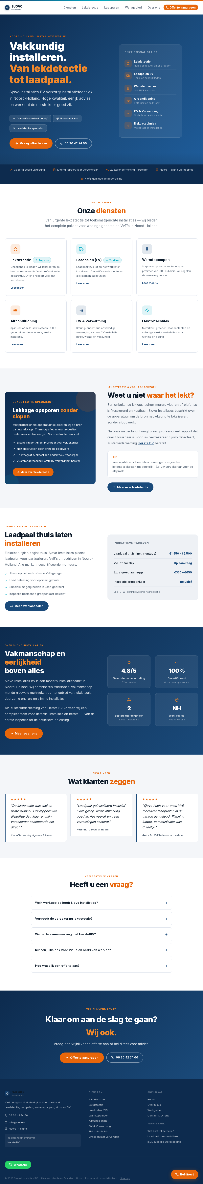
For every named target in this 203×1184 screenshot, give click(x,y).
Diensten (69, 7)
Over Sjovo (154, 1104)
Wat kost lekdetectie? (160, 1131)
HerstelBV (146, 443)
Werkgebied (133, 7)
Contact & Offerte (158, 1115)
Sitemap (125, 1178)
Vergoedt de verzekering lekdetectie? (64, 918)
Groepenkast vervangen (104, 1136)
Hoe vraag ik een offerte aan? (57, 965)
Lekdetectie (90, 7)
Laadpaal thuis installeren (163, 1136)
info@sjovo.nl (17, 1122)
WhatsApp (20, 1164)
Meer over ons (26, 733)
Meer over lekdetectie (34, 472)
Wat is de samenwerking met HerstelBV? (65, 934)
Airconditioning (98, 1120)
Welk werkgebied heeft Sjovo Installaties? (66, 903)
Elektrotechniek (98, 1131)
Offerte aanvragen (182, 7)
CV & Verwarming (100, 1126)
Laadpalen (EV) (98, 1110)
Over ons (154, 7)
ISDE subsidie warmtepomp (164, 1141)
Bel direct (187, 1174)
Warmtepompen (98, 1115)
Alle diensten (97, 1099)
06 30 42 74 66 (76, 143)
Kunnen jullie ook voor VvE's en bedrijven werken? (73, 950)
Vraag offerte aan (33, 143)
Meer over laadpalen (28, 606)
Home (151, 1099)
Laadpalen (111, 7)
